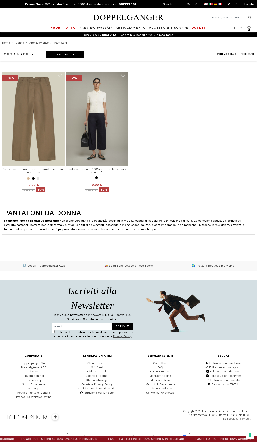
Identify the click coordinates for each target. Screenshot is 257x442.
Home (6, 42)
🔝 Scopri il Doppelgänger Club (44, 265)
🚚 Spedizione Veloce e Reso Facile (128, 265)
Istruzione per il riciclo (99, 392)
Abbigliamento (39, 42)
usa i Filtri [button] (65, 54)
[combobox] (227, 17)
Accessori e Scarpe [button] (168, 27)
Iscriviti (122, 326)
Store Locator (245, 4)
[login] (236, 28)
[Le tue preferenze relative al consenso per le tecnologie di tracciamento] (250, 435)
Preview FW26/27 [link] (95, 27)
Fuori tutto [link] (63, 27)
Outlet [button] (198, 27)
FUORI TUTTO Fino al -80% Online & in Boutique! (50, 439)
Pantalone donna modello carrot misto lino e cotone (33, 170)
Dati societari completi (237, 418)
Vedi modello (226, 54)
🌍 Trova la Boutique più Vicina (213, 265)
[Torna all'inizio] (55, 417)
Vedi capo (247, 54)
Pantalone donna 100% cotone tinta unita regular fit (97, 170)
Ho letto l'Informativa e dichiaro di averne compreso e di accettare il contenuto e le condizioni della (93, 334)
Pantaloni (60, 42)
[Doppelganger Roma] (128, 16)
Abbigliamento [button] (131, 27)
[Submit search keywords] (249, 17)
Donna (19, 42)
